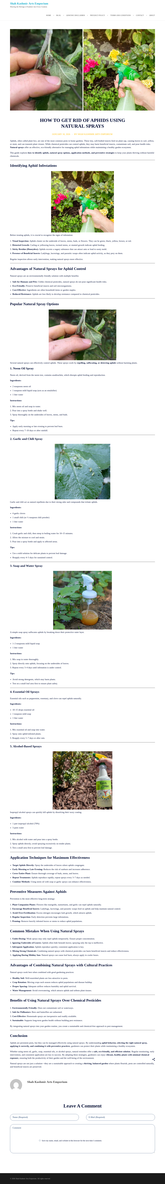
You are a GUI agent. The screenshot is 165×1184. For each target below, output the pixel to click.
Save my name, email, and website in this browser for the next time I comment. (72, 1141)
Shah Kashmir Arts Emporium (29, 3)
